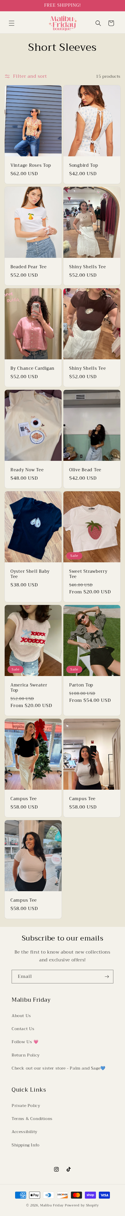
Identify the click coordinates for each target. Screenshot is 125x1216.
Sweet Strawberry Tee (88, 574)
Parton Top (81, 685)
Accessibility (25, 1131)
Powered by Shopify (82, 1205)
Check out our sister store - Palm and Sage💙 (59, 1068)
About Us (21, 1015)
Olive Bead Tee (85, 470)
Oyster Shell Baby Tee (29, 574)
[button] (11, 23)
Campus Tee (23, 799)
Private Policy (26, 1105)
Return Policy (26, 1055)
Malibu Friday (52, 1205)
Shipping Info (26, 1144)
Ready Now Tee (27, 470)
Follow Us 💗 (25, 1041)
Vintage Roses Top (30, 165)
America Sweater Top (28, 688)
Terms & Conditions (32, 1118)
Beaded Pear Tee (28, 267)
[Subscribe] (106, 976)
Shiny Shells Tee (87, 267)
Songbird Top (83, 165)
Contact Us (23, 1028)
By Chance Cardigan (32, 368)
